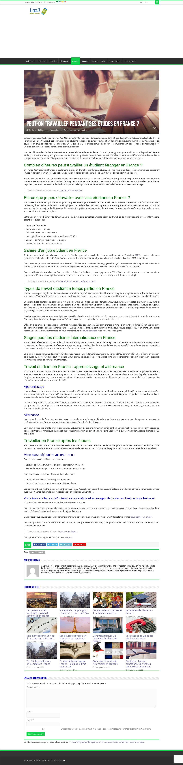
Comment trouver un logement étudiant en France (105, 639)
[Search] (157, 2)
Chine (103, 61)
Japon (94, 61)
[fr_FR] (65, 1)
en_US (69, 537)
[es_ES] (62, 1)
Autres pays (129, 61)
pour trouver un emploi (141, 517)
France (74, 61)
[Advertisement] (91, 35)
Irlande (84, 61)
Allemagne (64, 61)
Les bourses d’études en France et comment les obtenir (73, 639)
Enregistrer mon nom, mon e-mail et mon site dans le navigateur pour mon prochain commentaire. (106, 729)
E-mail (30, 720)
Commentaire (33, 687)
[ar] (57, 1)
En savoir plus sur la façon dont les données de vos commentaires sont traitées (108, 742)
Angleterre (29, 61)
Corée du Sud (114, 61)
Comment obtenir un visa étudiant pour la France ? (41, 637)
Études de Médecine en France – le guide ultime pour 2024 (73, 664)
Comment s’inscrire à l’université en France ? (105, 662)
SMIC (137, 255)
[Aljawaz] (38, 10)
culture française (89, 331)
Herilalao (32, 130)
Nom (30, 711)
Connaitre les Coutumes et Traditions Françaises (107, 611)
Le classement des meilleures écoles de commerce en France (38, 613)
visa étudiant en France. (70, 190)
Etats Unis (41, 61)
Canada (53, 61)
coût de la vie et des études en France (77, 281)
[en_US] (60, 1)
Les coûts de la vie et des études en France (139, 637)
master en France (68, 531)
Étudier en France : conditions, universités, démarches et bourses (138, 664)
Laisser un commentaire (76, 130)
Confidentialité (49, 2)
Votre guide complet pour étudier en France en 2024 (74, 611)
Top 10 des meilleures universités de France (39, 662)
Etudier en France (47, 130)
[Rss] (141, 2)
